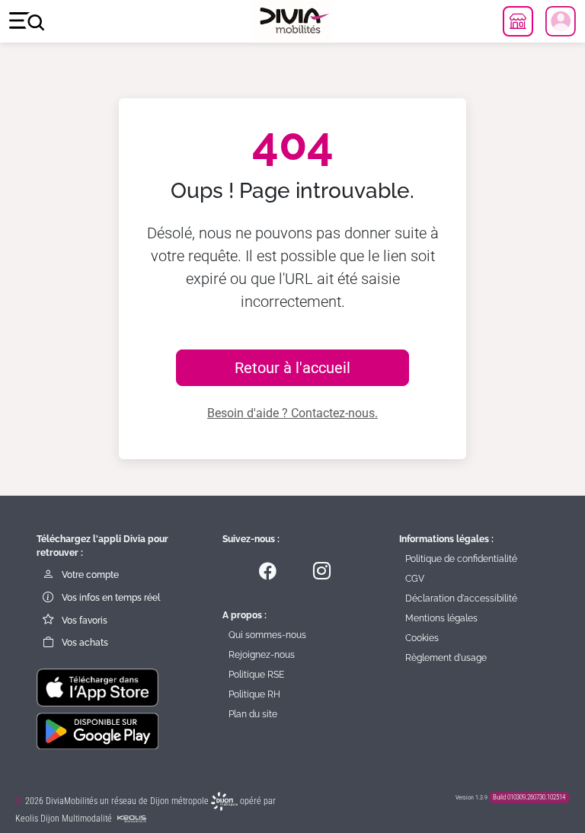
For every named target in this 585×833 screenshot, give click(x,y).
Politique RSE (256, 674)
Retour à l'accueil (292, 368)
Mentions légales (441, 618)
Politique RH (254, 694)
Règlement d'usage (446, 658)
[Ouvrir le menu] (26, 21)
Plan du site (253, 714)
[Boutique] (518, 21)
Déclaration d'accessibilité (461, 598)
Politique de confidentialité (461, 559)
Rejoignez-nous (262, 654)
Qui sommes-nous (267, 635)
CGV (414, 578)
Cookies (422, 638)
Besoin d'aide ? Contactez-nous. (292, 413)
